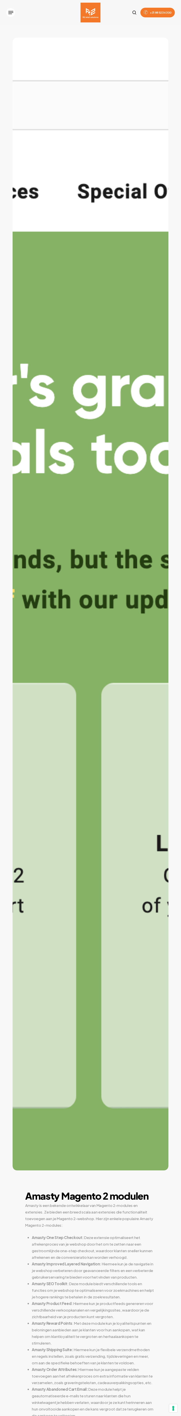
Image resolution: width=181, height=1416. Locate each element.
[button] (10, 12)
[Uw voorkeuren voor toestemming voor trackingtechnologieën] (173, 1408)
